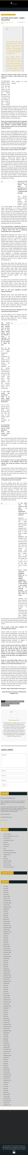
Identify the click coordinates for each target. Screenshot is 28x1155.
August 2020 (6, 1032)
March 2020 (6, 1043)
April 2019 (5, 1065)
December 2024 (7, 925)
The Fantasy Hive (8, 22)
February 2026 (6, 896)
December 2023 (7, 950)
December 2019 (7, 1049)
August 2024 (6, 933)
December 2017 (7, 1098)
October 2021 (6, 1004)
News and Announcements (9, 852)
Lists (4, 848)
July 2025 (5, 911)
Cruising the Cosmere (8, 840)
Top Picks (5, 858)
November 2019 (7, 1051)
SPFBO (5, 856)
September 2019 (7, 1055)
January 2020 (6, 1047)
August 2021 (6, 1008)
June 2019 (5, 1061)
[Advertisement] (14, 1128)
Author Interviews (10, 701)
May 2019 (5, 1063)
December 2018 (7, 1074)
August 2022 (6, 983)
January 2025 (6, 923)
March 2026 (6, 894)
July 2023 (5, 960)
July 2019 (5, 1059)
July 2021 (5, 1010)
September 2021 (7, 1006)
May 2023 (5, 964)
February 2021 (6, 1020)
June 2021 (5, 1012)
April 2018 (5, 1090)
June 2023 (5, 962)
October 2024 (6, 929)
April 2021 (5, 1016)
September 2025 (7, 907)
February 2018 (6, 1094)
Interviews (12, 14)
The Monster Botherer (8, 850)
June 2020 (5, 1037)
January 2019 (6, 1072)
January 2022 (6, 997)
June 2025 (5, 913)
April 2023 (5, 966)
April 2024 (5, 942)
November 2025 (7, 903)
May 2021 (5, 1014)
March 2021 (6, 1018)
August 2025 (6, 909)
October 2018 (6, 1078)
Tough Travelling (7, 861)
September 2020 (7, 1030)
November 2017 (7, 1100)
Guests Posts (6, 844)
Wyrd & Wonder (7, 865)
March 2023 (6, 968)
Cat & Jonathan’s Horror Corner (10, 836)
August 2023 (6, 958)
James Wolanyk (15, 703)
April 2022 (5, 991)
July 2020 (5, 1034)
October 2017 (6, 1102)
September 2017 (7, 1105)
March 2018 (6, 1092)
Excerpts (5, 842)
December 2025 (7, 900)
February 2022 (6, 995)
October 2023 (6, 954)
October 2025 (6, 905)
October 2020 (6, 1028)
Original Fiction (7, 854)
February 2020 (6, 1045)
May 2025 (5, 915)
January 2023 (6, 973)
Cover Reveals (6, 838)
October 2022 (6, 979)
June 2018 (5, 1086)
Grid (3, 703)
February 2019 (6, 1069)
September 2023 (7, 956)
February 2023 (6, 971)
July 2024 (5, 936)
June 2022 (5, 987)
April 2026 (5, 892)
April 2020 (5, 1041)
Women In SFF (6, 863)
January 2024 (6, 948)
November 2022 (7, 977)
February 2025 (6, 921)
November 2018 (7, 1076)
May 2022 (5, 989)
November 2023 (7, 952)
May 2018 (5, 1088)
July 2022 (5, 985)
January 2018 (6, 1096)
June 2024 (5, 938)
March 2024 (6, 944)
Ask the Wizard (7, 834)
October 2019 (6, 1053)
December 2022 (7, 975)
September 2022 (7, 981)
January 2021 (6, 1022)
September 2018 (7, 1080)
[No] (26, 1149)
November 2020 (7, 1026)
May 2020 (5, 1039)
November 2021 (7, 1001)
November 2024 (7, 927)
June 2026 (5, 888)
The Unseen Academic (8, 867)
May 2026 (5, 890)
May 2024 (5, 940)
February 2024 (6, 946)
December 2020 (7, 1024)
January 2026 (6, 898)
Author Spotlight (5, 14)
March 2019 (6, 1067)
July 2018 (5, 1084)
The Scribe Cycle (5, 705)
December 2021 (7, 999)
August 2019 (6, 1057)
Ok (14, 1152)
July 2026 (5, 886)
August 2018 (6, 1082)
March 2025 (6, 919)
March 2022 (6, 993)
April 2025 (5, 917)
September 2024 (7, 931)
